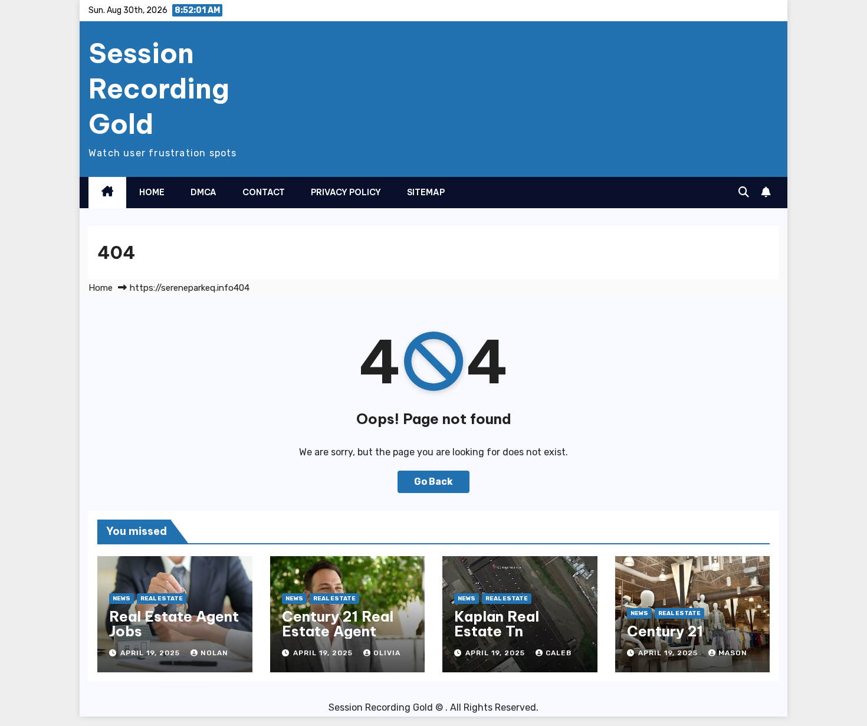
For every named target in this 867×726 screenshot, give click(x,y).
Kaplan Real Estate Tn (496, 623)
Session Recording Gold (158, 88)
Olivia (386, 653)
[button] (743, 192)
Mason (732, 653)
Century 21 (665, 631)
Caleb (559, 653)
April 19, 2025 (151, 653)
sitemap (426, 192)
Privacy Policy (346, 192)
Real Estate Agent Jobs (174, 623)
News (121, 598)
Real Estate (161, 598)
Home (152, 192)
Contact (263, 192)
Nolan (214, 653)
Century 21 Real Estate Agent (337, 623)
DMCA (203, 192)
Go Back (433, 481)
